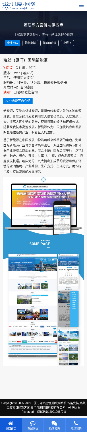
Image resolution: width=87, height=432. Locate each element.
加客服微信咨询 (26, 92)
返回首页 (11, 428)
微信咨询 (54, 428)
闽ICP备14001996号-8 (51, 411)
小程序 (67, 43)
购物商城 (30, 43)
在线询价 (32, 428)
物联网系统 (49, 43)
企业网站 (12, 43)
